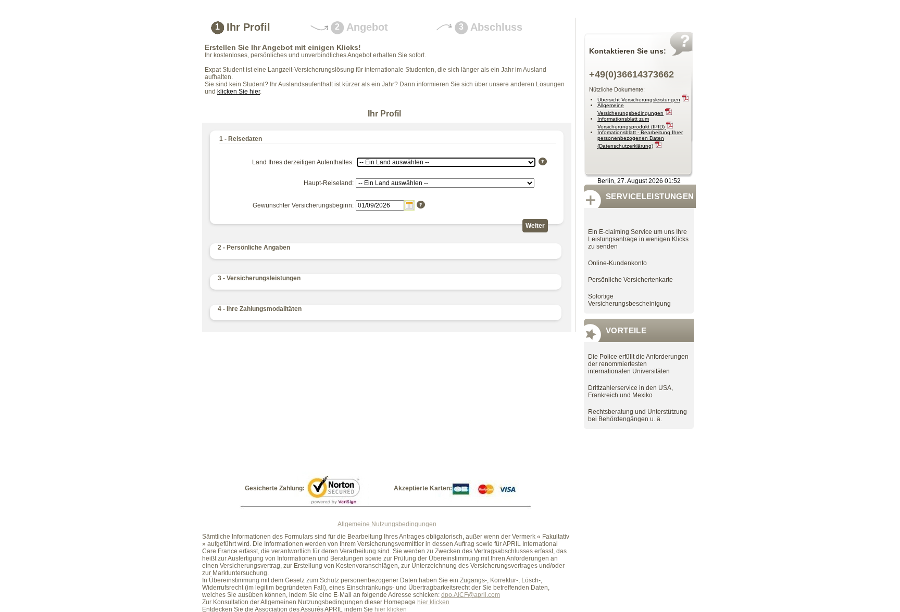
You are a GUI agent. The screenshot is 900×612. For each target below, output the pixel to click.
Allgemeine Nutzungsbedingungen (387, 524)
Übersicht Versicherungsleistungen (638, 99)
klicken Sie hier (238, 91)
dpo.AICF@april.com (470, 594)
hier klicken (433, 602)
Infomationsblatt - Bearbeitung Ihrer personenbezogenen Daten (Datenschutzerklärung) (640, 139)
